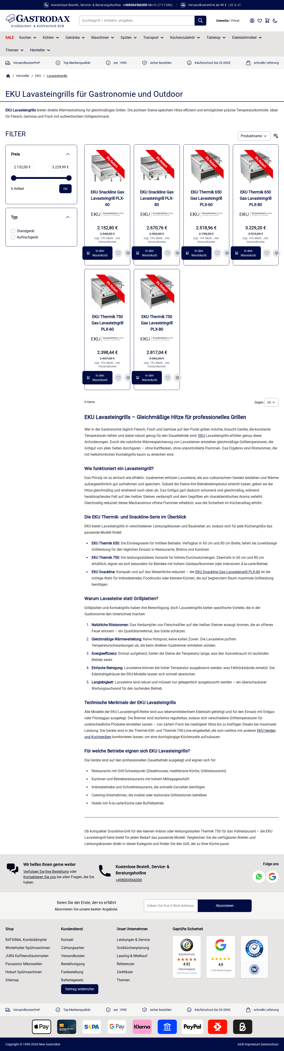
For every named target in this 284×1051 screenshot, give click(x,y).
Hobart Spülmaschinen (23, 972)
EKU (38, 76)
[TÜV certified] (254, 969)
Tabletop (213, 37)
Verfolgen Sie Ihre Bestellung (46, 871)
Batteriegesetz (72, 980)
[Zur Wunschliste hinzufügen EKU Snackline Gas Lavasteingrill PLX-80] (168, 253)
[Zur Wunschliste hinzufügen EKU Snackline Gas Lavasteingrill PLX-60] (118, 253)
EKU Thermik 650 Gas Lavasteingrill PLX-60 (206, 198)
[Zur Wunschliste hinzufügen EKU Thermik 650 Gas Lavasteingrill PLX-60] (217, 253)
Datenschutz (270, 1044)
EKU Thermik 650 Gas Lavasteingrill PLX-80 (255, 198)
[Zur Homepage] (8, 76)
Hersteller (37, 50)
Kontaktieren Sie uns (39, 877)
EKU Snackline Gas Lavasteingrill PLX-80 (157, 198)
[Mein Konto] (252, 20)
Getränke (73, 37)
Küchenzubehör (182, 37)
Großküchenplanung (133, 948)
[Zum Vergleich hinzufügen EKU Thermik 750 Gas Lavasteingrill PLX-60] (128, 378)
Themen (11, 50)
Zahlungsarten (72, 948)
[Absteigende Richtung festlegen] (276, 136)
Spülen (126, 37)
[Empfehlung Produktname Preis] (254, 136)
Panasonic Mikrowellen (23, 964)
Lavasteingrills (57, 76)
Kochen (25, 37)
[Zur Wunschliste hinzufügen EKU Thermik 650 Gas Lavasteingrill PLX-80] (267, 253)
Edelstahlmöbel (244, 37)
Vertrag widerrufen (79, 989)
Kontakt (67, 940)
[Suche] (200, 21)
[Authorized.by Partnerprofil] (254, 948)
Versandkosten (107, 241)
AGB (241, 1044)
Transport (151, 37)
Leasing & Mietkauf (132, 956)
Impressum (252, 1044)
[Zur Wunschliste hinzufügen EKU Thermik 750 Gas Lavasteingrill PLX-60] (118, 378)
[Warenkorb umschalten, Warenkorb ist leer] (267, 20)
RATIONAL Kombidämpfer (26, 940)
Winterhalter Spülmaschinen (27, 948)
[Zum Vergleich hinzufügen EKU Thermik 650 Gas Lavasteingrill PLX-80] (277, 253)
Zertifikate (125, 972)
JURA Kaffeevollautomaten (26, 956)
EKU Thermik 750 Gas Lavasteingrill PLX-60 (107, 323)
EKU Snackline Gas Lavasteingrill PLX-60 (107, 198)
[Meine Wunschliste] (259, 20)
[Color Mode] (275, 20)
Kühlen (48, 37)
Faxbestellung (72, 972)
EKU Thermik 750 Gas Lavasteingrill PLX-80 (157, 323)
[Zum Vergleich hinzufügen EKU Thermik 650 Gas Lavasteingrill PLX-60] (227, 253)
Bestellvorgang (73, 964)
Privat (235, 20)
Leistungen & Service (133, 940)
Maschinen (100, 37)
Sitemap (12, 980)
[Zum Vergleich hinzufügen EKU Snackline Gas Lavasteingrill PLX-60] (128, 253)
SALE (9, 37)
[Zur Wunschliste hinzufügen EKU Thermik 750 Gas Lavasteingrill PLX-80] (168, 378)
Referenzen (125, 964)
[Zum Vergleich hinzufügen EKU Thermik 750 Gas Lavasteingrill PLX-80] (178, 378)
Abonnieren (225, 906)
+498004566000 (129, 880)
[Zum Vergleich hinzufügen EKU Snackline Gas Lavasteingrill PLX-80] (178, 253)
